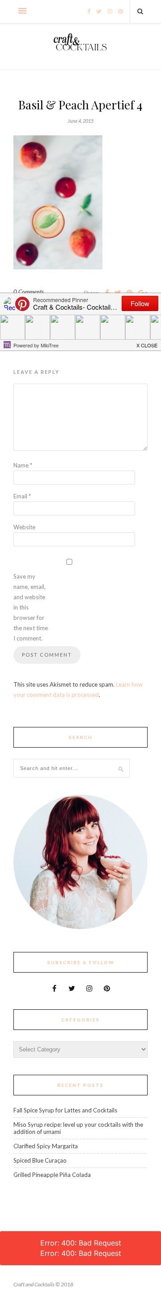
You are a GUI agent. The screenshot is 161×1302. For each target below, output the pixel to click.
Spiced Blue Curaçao (40, 1160)
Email (22, 496)
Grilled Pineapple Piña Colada (52, 1174)
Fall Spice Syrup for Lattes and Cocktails (65, 1110)
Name (22, 465)
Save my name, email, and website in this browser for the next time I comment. (30, 607)
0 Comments (28, 291)
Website (24, 527)
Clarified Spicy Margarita (45, 1146)
